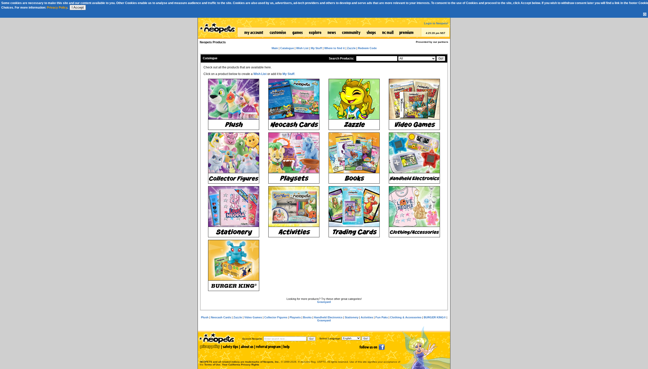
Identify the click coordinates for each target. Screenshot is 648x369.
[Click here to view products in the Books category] (354, 158)
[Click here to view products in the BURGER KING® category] (233, 265)
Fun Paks (381, 317)
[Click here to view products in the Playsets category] (293, 158)
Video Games (253, 317)
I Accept (78, 7)
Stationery (351, 317)
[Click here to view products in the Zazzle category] (354, 104)
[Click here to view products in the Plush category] (233, 104)
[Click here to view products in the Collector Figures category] (233, 158)
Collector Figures (275, 317)
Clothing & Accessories (405, 317)
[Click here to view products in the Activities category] (293, 211)
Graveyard (324, 301)
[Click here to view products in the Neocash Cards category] (293, 104)
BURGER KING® (435, 317)
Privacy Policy (57, 7)
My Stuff (288, 74)
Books (307, 317)
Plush (205, 317)
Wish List (260, 74)
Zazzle (237, 317)
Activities (367, 317)
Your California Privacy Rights (240, 364)
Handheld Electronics (328, 317)
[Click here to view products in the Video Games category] (414, 104)
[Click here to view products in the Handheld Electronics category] (414, 158)
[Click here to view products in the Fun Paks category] (354, 211)
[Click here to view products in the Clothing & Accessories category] (414, 211)
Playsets (295, 317)
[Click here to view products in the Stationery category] (233, 211)
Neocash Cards (221, 317)
